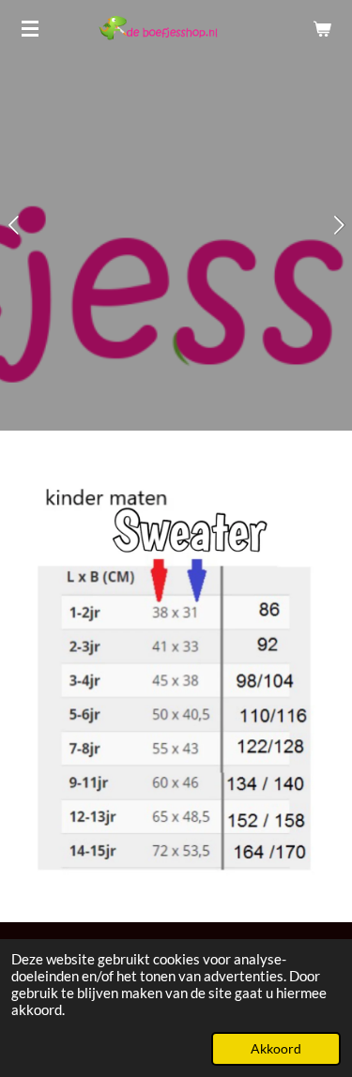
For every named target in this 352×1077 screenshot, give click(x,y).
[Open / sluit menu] (30, 28)
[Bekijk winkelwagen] (322, 28)
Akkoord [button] (276, 1048)
